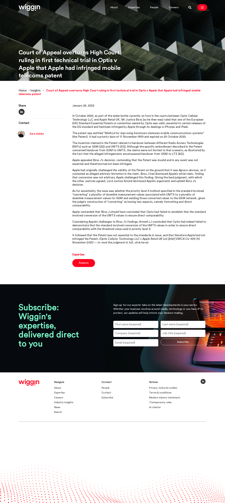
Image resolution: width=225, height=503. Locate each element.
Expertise (134, 7)
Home (23, 90)
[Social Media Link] (203, 381)
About (114, 7)
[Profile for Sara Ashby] (21, 136)
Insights (35, 90)
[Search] (190, 7)
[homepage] (29, 382)
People (154, 7)
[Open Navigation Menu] (202, 7)
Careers (174, 7)
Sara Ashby (37, 134)
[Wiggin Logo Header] (29, 7)
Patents (84, 263)
